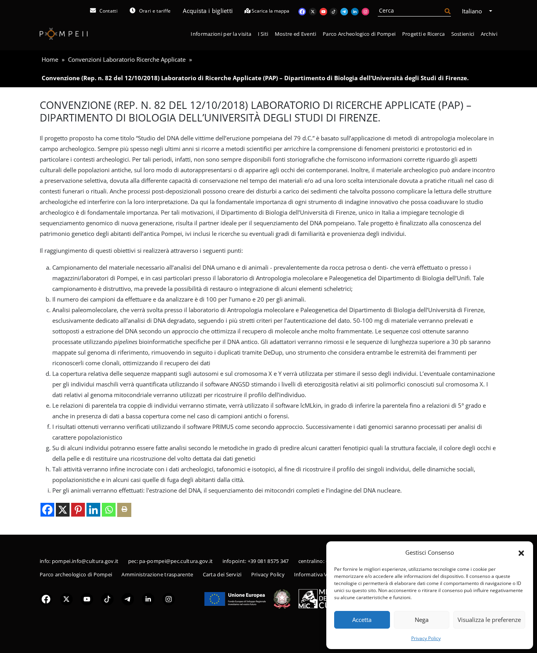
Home (50, 59)
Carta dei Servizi (222, 574)
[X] (63, 510)
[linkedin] (148, 598)
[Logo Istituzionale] (235, 597)
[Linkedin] (93, 510)
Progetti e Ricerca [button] (423, 33)
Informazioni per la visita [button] (221, 33)
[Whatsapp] (109, 510)
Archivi (489, 33)
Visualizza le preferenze (489, 620)
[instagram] (168, 598)
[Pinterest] (78, 510)
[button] (521, 552)
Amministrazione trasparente (157, 574)
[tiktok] (107, 598)
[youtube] (87, 598)
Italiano (473, 11)
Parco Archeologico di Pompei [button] (359, 33)
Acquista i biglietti (208, 11)
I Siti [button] (263, 33)
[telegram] (127, 598)
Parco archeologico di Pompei (76, 574)
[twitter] (66, 598)
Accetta (361, 620)
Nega (421, 620)
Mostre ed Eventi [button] (295, 33)
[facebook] (46, 598)
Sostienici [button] (462, 33)
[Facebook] (47, 510)
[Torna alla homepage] (64, 34)
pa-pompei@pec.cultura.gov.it (176, 561)
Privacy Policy (426, 638)
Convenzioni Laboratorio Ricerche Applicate (127, 59)
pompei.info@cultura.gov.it (85, 561)
